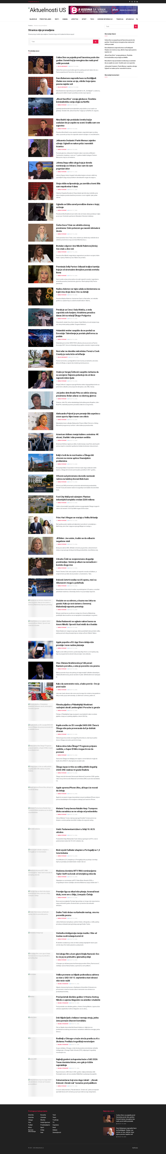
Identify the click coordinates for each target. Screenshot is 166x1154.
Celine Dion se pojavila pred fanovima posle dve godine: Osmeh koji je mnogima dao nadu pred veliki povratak (77, 60)
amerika (31, 1117)
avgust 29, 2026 (73, 66)
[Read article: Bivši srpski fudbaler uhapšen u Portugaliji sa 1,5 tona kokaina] (40, 858)
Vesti (57, 19)
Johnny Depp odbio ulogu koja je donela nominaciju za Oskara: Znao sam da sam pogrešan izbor (74, 166)
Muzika (42, 1120)
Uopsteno (56, 1125)
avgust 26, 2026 (72, 234)
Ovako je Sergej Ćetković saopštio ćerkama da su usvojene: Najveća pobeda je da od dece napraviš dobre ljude (77, 375)
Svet (41, 1132)
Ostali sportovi (45, 1122)
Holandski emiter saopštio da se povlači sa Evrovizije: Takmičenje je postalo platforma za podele (77, 333)
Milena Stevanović (63, 983)
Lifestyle (74, 19)
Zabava (65, 19)
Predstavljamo (45, 19)
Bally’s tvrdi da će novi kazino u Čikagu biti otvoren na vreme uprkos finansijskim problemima (75, 458)
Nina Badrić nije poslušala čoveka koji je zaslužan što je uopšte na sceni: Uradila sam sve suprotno (78, 122)
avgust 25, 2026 (72, 295)
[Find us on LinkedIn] (137, 1)
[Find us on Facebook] (129, 1)
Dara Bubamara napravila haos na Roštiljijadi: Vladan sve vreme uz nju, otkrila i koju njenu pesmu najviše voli (76, 81)
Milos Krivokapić (63, 66)
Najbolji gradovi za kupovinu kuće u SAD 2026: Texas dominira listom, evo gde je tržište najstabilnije (77, 1062)
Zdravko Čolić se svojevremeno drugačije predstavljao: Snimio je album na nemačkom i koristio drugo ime (76, 562)
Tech (92, 19)
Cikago (30, 1120)
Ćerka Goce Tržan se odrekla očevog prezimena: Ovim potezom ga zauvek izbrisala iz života (78, 228)
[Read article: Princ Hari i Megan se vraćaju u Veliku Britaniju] (40, 525)
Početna (30, 25)
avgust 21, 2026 (74, 983)
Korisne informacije (105, 19)
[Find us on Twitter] (132, 1)
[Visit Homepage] (47, 10)
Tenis (54, 1117)
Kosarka (43, 1115)
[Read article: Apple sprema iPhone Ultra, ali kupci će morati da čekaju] (40, 795)
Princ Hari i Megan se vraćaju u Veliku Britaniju (77, 517)
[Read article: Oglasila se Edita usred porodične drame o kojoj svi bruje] (40, 212)
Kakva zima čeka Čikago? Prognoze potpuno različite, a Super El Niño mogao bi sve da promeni (76, 749)
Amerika (31, 1115)
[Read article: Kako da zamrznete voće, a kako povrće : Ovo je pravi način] (40, 691)
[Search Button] (137, 19)
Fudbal (30, 1125)
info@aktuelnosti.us (33, 1)
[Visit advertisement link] (103, 10)
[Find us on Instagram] (134, 1)
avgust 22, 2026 (72, 710)
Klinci (30, 1127)
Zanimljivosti (57, 1132)
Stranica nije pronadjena (40, 25)
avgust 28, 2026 (72, 105)
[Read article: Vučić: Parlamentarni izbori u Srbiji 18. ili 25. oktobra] (40, 837)
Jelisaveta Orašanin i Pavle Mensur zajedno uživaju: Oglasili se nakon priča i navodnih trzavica (76, 143)
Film (29, 1122)
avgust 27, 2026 (72, 171)
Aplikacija (130, 19)
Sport (84, 19)
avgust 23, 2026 (72, 440)
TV (53, 1122)
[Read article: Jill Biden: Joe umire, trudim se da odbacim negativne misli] (40, 546)
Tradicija (119, 19)
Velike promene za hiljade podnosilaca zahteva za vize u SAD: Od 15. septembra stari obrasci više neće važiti (77, 978)
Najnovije (33, 19)
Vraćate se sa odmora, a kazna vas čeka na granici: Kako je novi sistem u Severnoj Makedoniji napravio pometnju (76, 603)
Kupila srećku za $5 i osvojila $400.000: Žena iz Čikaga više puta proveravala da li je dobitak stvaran (77, 728)
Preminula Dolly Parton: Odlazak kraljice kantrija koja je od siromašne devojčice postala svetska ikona (77, 269)
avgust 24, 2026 (73, 357)
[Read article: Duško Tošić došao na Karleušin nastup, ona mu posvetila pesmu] (40, 920)
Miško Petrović (62, 105)
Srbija (42, 1130)
